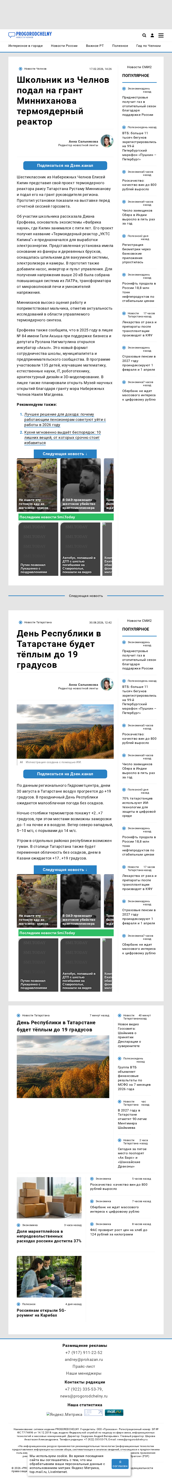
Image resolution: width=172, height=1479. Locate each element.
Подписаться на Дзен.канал (65, 165)
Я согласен (120, 1464)
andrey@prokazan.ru (84, 1359)
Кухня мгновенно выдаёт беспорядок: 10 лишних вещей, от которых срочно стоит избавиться (62, 437)
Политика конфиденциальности (131, 1468)
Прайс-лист (84, 1366)
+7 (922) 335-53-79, (84, 1389)
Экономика (135, 88)
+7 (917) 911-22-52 (83, 1352)
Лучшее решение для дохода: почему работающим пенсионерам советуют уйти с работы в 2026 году (65, 419)
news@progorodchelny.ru (84, 1396)
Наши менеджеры (84, 1373)
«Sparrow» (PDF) (139, 1456)
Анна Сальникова (83, 141)
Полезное (134, 127)
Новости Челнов (35, 68)
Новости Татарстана (135, 315)
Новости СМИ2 (139, 67)
